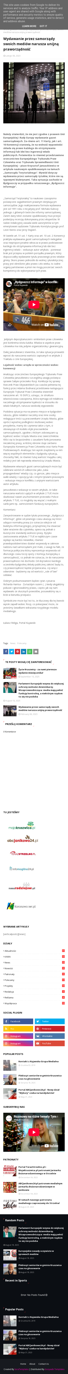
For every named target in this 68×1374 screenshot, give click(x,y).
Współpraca (34, 1003)
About (32, 1363)
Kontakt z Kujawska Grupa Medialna (38, 1061)
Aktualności (34, 950)
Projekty (34, 985)
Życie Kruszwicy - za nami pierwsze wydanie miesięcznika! (37, 671)
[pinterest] (50, 1029)
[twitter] (50, 1021)
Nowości (34, 968)
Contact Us (43, 1363)
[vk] (50, 1036)
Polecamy (21, 643)
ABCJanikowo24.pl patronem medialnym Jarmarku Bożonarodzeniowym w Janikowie (40, 1186)
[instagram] (18, 1036)
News (12, 643)
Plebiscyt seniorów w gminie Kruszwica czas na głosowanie (40, 1077)
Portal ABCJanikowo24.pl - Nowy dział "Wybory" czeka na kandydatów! (38, 1091)
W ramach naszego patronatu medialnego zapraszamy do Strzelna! (39, 1201)
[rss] (18, 1029)
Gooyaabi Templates (54, 1369)
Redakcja (34, 991)
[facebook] (18, 1021)
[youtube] (50, 1043)
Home (23, 1363)
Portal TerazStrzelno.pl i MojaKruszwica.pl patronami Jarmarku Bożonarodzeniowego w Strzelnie (39, 1170)
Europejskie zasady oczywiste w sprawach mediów (36, 1252)
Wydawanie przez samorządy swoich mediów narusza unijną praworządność (40, 708)
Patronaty (34, 974)
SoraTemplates (22, 1369)
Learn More (29, 26)
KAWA (34, 956)
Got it (43, 26)
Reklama (34, 997)
